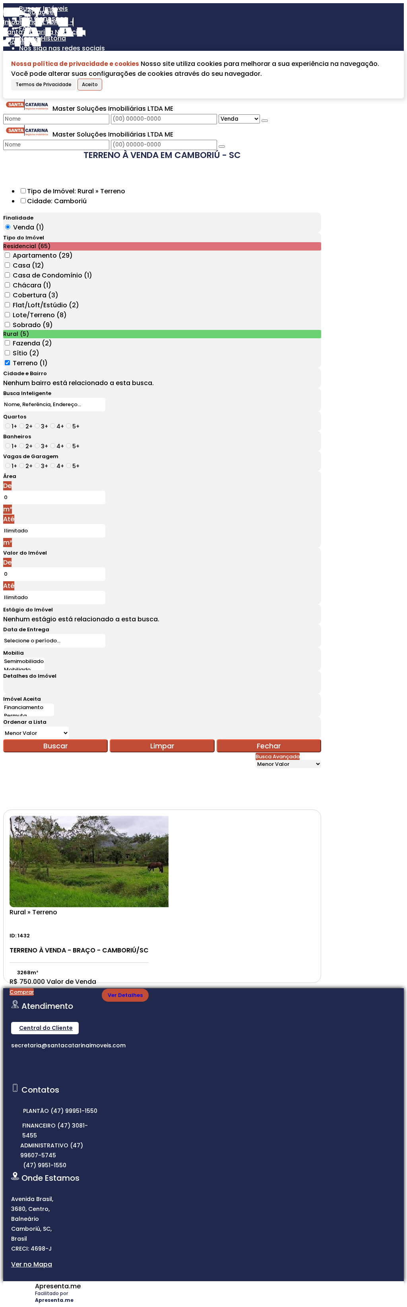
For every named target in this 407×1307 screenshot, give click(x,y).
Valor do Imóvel (25, 553)
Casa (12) (28, 265)
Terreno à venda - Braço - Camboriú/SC (79, 950)
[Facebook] (18, 1077)
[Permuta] (28, 716)
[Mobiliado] (24, 670)
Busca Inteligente (27, 393)
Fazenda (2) (32, 343)
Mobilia (13, 653)
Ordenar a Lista (25, 722)
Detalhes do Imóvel (29, 676)
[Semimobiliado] (24, 661)
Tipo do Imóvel (23, 237)
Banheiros (17, 436)
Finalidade (18, 218)
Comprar (22, 992)
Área (9, 476)
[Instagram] (18, 1063)
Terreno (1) (30, 363)
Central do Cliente (46, 1028)
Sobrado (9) (33, 325)
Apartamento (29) (43, 255)
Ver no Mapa (31, 1264)
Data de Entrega (26, 629)
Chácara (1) (32, 285)
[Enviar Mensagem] (222, 146)
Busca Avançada (278, 756)
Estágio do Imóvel (28, 609)
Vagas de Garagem (30, 456)
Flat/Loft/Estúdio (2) (46, 305)
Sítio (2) (26, 353)
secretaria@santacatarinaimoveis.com (68, 1045)
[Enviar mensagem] (265, 121)
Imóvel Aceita (22, 699)
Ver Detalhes (125, 995)
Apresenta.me (58, 1286)
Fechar (269, 746)
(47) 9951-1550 (44, 1165)
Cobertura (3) (35, 295)
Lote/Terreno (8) (40, 315)
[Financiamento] (28, 708)
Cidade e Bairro (25, 373)
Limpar (162, 746)
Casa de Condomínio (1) (52, 275)
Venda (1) (28, 227)
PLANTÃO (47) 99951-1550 (60, 1111)
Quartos (14, 416)
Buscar (55, 746)
